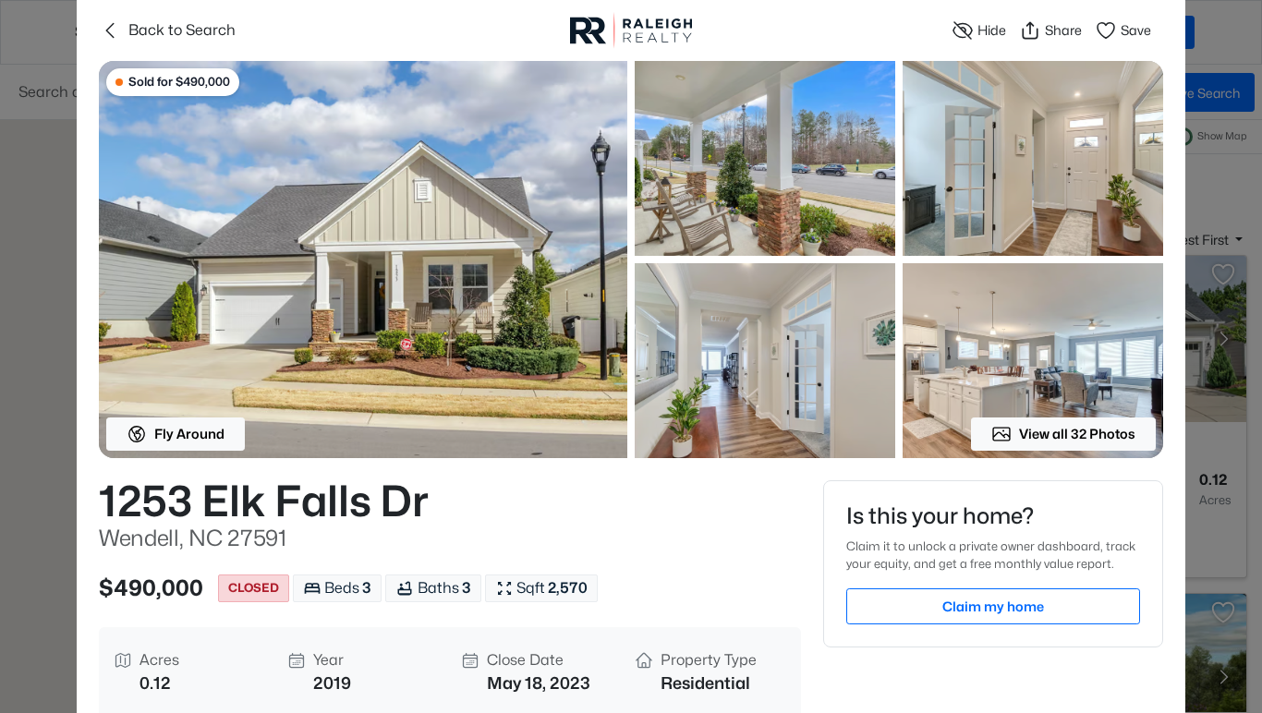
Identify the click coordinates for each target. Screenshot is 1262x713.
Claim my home (993, 606)
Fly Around (189, 433)
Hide (991, 30)
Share (1063, 30)
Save (1136, 30)
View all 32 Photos (1077, 433)
